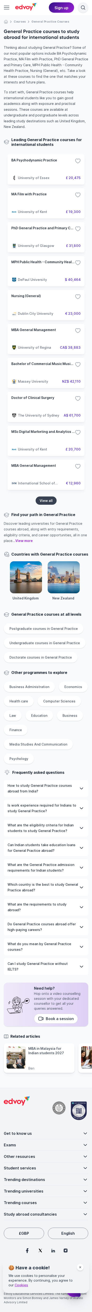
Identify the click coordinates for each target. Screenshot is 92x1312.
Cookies (21, 1285)
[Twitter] (40, 1250)
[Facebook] (27, 1250)
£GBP (24, 1233)
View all (46, 501)
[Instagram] (65, 1250)
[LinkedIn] (53, 1250)
